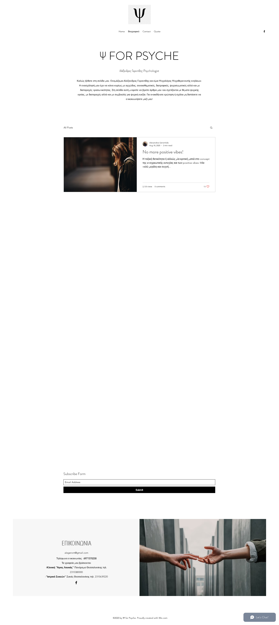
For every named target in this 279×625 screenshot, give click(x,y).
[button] (211, 128)
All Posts (68, 127)
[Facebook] (264, 31)
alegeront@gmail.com (76, 552)
